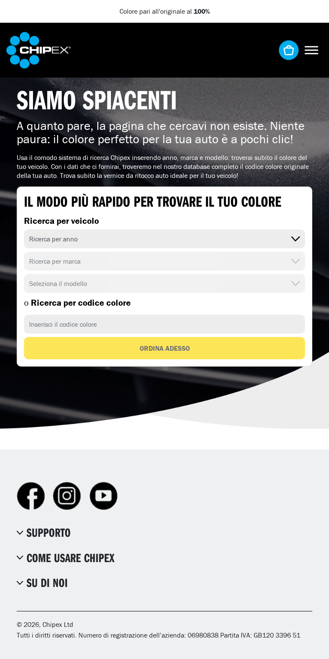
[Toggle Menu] (311, 50)
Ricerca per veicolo (61, 220)
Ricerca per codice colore (77, 302)
